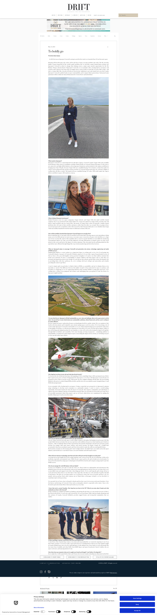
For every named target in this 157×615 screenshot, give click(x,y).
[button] (89, 15)
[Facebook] (45, 571)
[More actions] (108, 47)
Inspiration (92, 36)
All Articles (42, 36)
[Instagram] (41, 571)
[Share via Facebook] (49, 577)
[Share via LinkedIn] (57, 577)
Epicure (80, 36)
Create (61, 36)
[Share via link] (61, 577)
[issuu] (49, 571)
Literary (99, 36)
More (105, 36)
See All (115, 588)
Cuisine (67, 36)
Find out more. (113, 572)
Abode (49, 36)
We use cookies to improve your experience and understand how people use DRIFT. (90, 572)
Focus (86, 36)
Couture (55, 36)
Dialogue (73, 36)
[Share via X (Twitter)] (53, 577)
